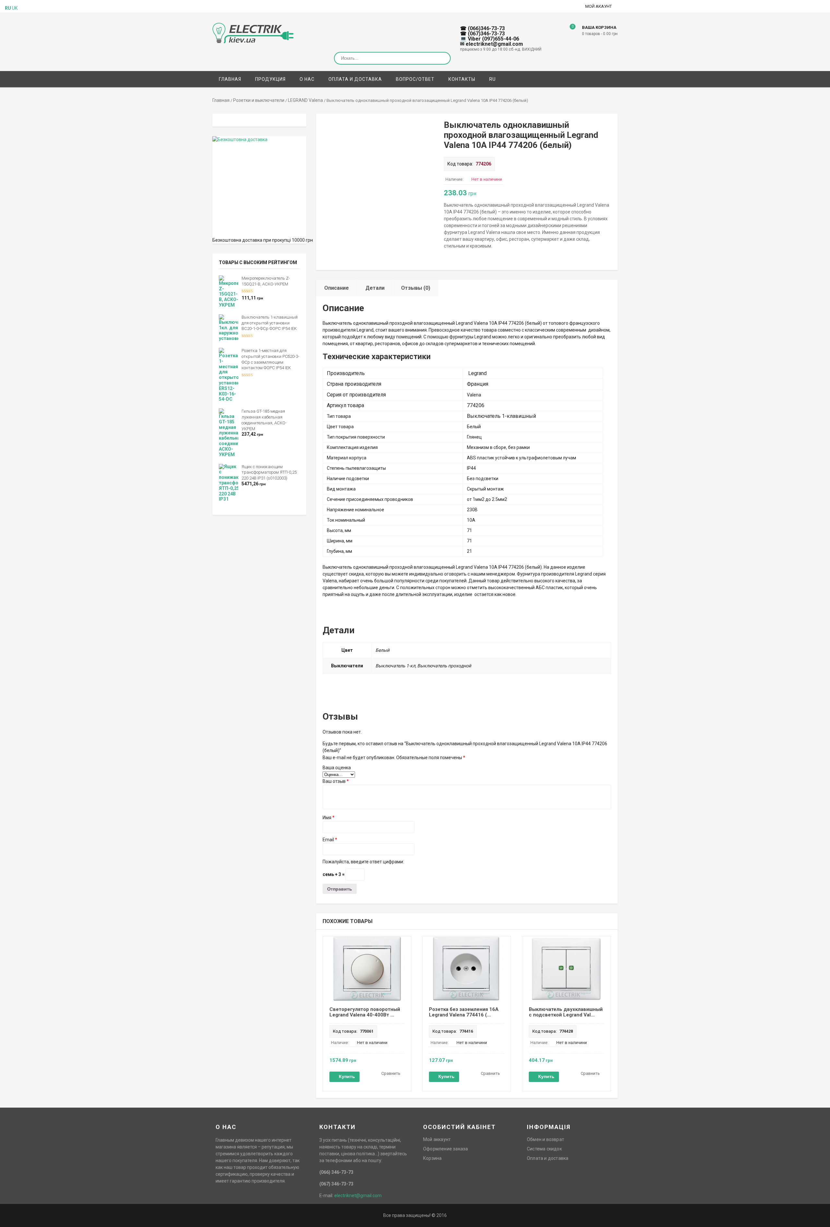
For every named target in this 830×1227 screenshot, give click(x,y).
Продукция (270, 79)
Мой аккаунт (437, 1139)
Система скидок (544, 1148)
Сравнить (390, 1073)
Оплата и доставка (355, 79)
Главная (230, 79)
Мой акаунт (598, 6)
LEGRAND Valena (305, 100)
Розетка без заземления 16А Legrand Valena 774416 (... (464, 1012)
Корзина (432, 1158)
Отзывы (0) (415, 288)
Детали (375, 288)
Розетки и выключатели (258, 100)
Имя (329, 817)
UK (15, 8)
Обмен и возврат (545, 1139)
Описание (336, 288)
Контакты (461, 79)
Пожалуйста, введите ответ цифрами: (363, 861)
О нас (307, 79)
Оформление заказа (445, 1148)
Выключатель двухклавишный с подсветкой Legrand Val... (566, 1012)
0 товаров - (600, 33)
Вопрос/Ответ (415, 79)
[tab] (336, 288)
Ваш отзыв (336, 781)
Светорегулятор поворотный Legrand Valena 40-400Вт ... (364, 1012)
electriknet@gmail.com (358, 1195)
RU (492, 79)
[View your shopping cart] (568, 31)
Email (330, 839)
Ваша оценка (337, 767)
